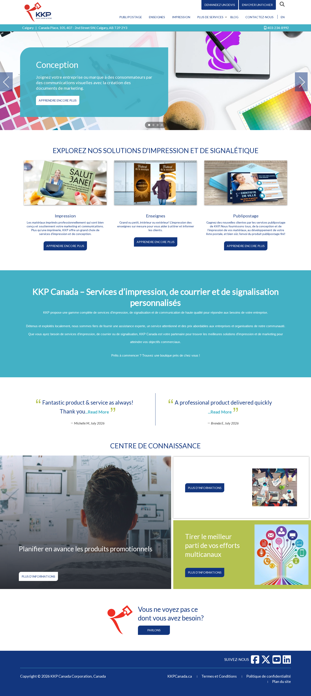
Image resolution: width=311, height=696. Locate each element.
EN (283, 17)
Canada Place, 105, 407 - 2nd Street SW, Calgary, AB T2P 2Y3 (83, 28)
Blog (234, 17)
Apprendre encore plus (58, 100)
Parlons (154, 630)
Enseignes (157, 17)
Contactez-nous (259, 17)
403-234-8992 (278, 28)
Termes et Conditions (219, 676)
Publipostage (130, 17)
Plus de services (210, 17)
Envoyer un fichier (257, 5)
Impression (181, 17)
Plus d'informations (38, 576)
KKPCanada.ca (179, 676)
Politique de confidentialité (268, 676)
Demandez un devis (220, 5)
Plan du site (281, 681)
